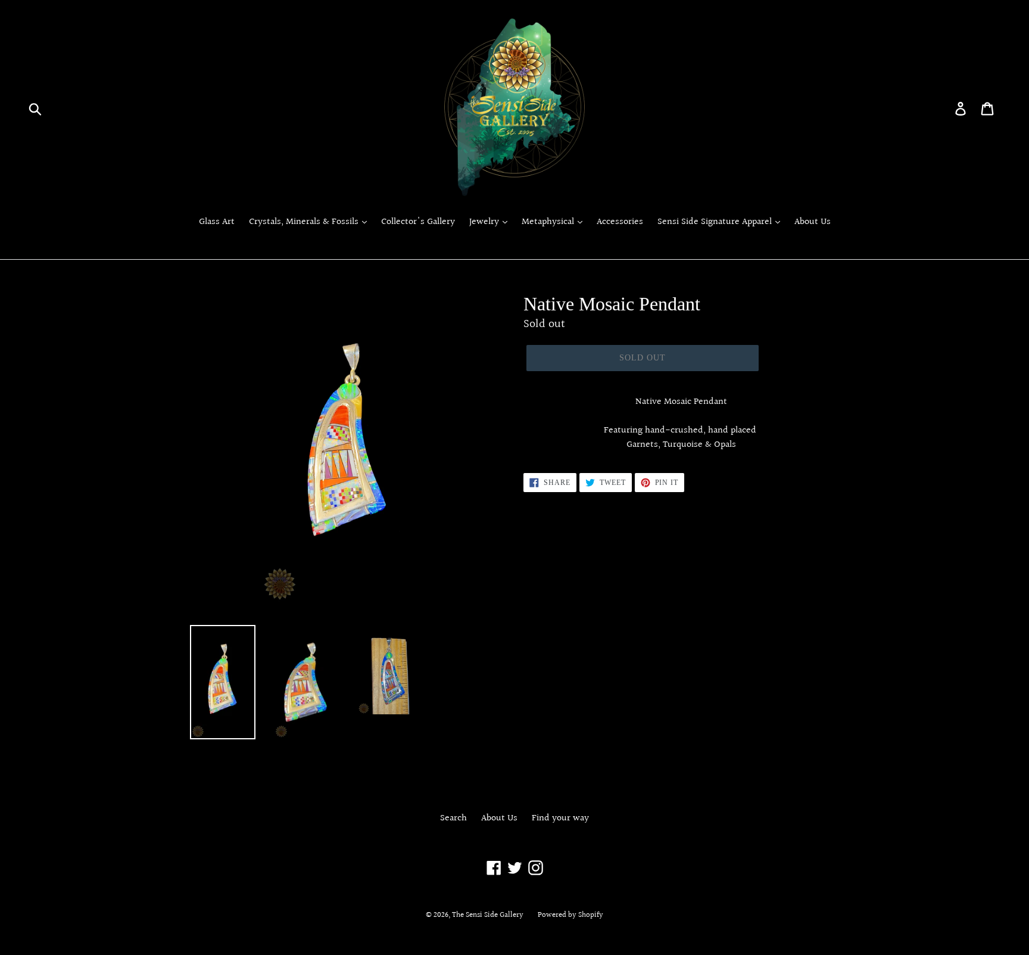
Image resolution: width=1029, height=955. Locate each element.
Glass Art (217, 222)
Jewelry (485, 222)
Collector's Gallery (418, 222)
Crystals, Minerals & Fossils (305, 222)
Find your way (560, 818)
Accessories (620, 222)
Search (453, 818)
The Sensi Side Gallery (487, 915)
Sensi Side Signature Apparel (715, 222)
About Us (812, 222)
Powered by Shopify (570, 915)
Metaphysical (549, 222)
